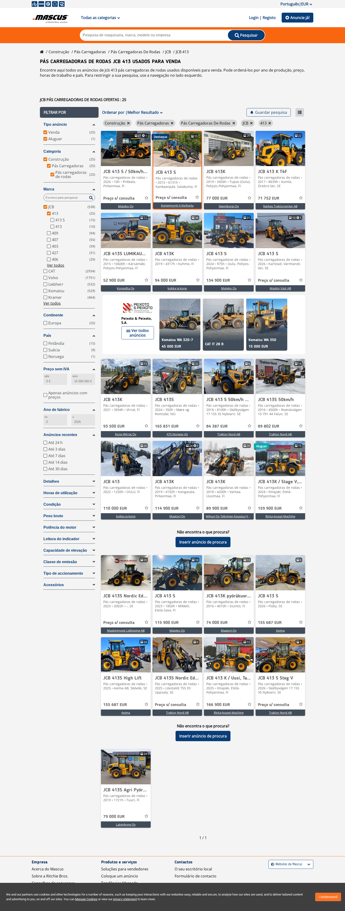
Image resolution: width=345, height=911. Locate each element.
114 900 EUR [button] (167, 508)
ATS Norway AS (177, 434)
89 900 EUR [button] (217, 508)
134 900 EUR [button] (218, 280)
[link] (126, 148)
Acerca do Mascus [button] (48, 869)
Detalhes (51, 481)
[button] (69, 112)
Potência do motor (59, 527)
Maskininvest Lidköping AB (126, 630)
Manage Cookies (86, 899)
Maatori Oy (177, 516)
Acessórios (53, 585)
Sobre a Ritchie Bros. (50, 876)
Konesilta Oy (125, 288)
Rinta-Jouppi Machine (280, 516)
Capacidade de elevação (65, 550)
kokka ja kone (177, 288)
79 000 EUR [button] (114, 817)
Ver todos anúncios (139, 333)
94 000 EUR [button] (165, 280)
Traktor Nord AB (228, 434)
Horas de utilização (60, 493)
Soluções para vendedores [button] (124, 869)
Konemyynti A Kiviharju (177, 205)
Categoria (52, 151)
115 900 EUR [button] (167, 623)
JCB (168, 51)
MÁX (75, 376)
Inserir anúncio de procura (203, 542)
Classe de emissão (60, 562)
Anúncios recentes (60, 435)
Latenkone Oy (126, 824)
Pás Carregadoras (90, 51)
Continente (53, 315)
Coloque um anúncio (119, 876)
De (46, 417)
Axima (280, 630)
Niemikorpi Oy (229, 206)
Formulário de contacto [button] (195, 876)
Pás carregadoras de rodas (135, 51)
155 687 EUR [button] (270, 623)
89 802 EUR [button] (268, 426)
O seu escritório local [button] (193, 869)
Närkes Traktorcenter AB (280, 206)
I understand (328, 897)
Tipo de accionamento (63, 573)
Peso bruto (53, 516)
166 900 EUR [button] (218, 705)
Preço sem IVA (56, 369)
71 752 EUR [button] (268, 198)
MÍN (47, 376)
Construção (59, 51)
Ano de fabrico (56, 410)
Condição (52, 504)
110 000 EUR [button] (115, 508)
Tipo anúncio (55, 124)
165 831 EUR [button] (167, 426)
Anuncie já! (300, 17)
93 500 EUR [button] (114, 426)
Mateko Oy (126, 206)
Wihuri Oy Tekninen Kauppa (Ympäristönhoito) (238, 516)
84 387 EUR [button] (217, 426)
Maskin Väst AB (280, 288)
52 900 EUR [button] (114, 280)
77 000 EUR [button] (217, 198)
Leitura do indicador (61, 539)
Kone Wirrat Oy (125, 434)
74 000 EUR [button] (217, 623)
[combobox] (271, 864)
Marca (48, 189)
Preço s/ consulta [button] (118, 198)
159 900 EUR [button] (270, 508)
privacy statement (125, 899)
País (47, 336)
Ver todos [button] (55, 265)
